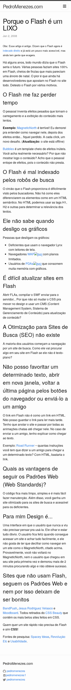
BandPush (10, 608)
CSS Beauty (53, 613)
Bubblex (8, 149)
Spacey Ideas (40, 636)
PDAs (29, 263)
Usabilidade (18, 641)
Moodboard (10, 613)
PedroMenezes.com (23, 6)
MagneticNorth (27, 128)
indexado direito (11, 50)
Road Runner (25, 445)
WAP (30, 254)
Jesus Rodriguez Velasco (36, 608)
